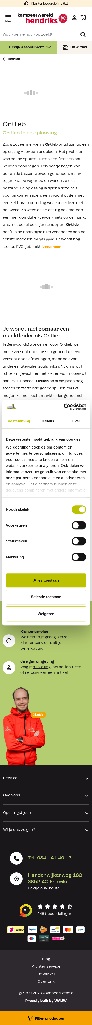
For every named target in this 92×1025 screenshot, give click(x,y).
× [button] (84, 976)
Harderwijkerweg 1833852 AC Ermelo (55, 878)
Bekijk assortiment (27, 47)
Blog (46, 959)
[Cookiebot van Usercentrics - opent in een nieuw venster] (65, 406)
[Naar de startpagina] (43, 18)
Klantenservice (46, 967)
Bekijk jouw (44, 888)
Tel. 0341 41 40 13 (50, 858)
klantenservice (34, 643)
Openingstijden (17, 813)
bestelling (42, 667)
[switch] (79, 525)
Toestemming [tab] (18, 421)
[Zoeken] (83, 34)
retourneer (36, 673)
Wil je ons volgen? (19, 830)
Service (10, 778)
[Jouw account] (74, 17)
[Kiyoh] (46, 910)
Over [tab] (76, 421)
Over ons (11, 795)
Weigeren (46, 614)
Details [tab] (48, 421)
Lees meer (51, 247)
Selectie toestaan (46, 597)
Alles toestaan (46, 580)
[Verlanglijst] (83, 18)
